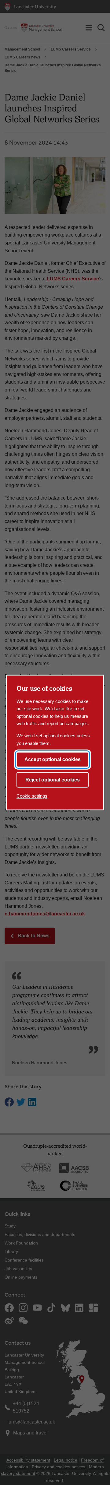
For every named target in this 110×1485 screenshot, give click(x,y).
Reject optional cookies (52, 779)
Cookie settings (31, 796)
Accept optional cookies (52, 759)
